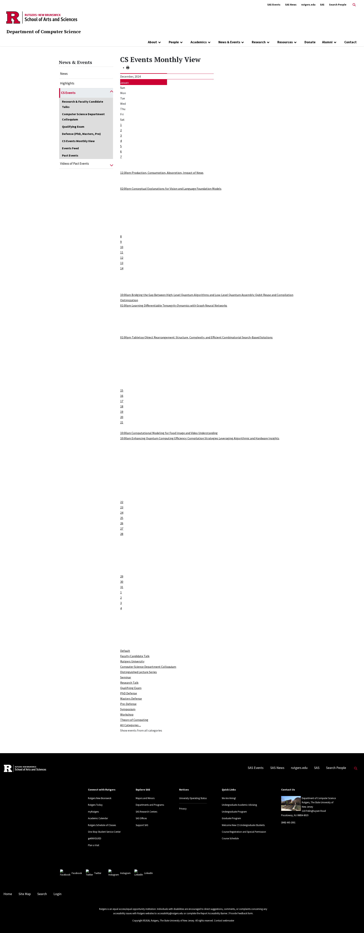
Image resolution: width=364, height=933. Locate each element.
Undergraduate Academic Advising (239, 804)
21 (121, 422)
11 (121, 252)
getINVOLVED (94, 838)
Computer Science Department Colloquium (83, 116)
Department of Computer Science (43, 31)
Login (57, 894)
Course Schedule (230, 838)
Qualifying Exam (73, 126)
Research (259, 42)
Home (7, 894)
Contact (350, 42)
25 (121, 518)
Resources (285, 42)
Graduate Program (231, 818)
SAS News (291, 4)
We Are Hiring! (229, 798)
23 (121, 507)
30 (121, 582)
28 (121, 534)
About (152, 42)
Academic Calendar (98, 818)
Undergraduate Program (234, 811)
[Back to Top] (355, 923)
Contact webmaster (224, 920)
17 (121, 401)
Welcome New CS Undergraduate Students (243, 825)
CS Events (68, 93)
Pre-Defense (128, 704)
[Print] (127, 67)
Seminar (125, 677)
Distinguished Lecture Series (138, 672)
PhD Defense (128, 693)
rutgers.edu (308, 4)
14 (121, 268)
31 (121, 587)
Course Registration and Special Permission (244, 831)
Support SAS (142, 825)
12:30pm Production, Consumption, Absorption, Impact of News (161, 173)
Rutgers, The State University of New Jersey (172, 920)
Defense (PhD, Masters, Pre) (81, 134)
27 (121, 528)
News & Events (229, 42)
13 (121, 263)
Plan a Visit (93, 845)
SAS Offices (141, 818)
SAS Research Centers (146, 811)
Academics (199, 42)
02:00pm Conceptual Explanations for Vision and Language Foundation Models (170, 188)
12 (121, 258)
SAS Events (273, 4)
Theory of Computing (134, 720)
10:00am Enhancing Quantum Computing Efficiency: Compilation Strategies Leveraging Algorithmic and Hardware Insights (199, 438)
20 (121, 417)
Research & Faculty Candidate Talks (82, 104)
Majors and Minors (145, 798)
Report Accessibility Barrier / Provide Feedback (224, 913)
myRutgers (93, 811)
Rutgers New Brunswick (99, 798)
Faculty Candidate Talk (134, 656)
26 (121, 523)
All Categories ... (130, 725)
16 (121, 396)
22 (121, 502)
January (124, 82)
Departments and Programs (150, 804)
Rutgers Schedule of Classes (102, 825)
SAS (322, 4)
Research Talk (129, 682)
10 (121, 247)
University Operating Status (193, 798)
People (174, 42)
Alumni (327, 42)
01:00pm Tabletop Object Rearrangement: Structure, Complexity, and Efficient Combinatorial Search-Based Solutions (196, 337)
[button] (111, 93)
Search (42, 894)
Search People (337, 4)
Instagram (125, 873)
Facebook (77, 873)
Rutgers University (132, 661)
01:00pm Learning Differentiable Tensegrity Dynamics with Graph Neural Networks (173, 305)
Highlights (67, 83)
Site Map (25, 894)
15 (121, 390)
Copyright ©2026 (141, 920)
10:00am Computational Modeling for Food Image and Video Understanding (169, 433)
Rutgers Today (95, 804)
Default (125, 651)
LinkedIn (148, 873)
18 (121, 406)
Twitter (97, 873)
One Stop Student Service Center (104, 831)
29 (121, 576)
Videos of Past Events (74, 163)
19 (121, 412)
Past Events (70, 155)
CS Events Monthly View (78, 141)
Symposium (127, 709)
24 (121, 512)
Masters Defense (131, 698)
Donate (309, 42)
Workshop (126, 714)
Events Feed (70, 148)
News (64, 74)
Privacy (183, 808)
